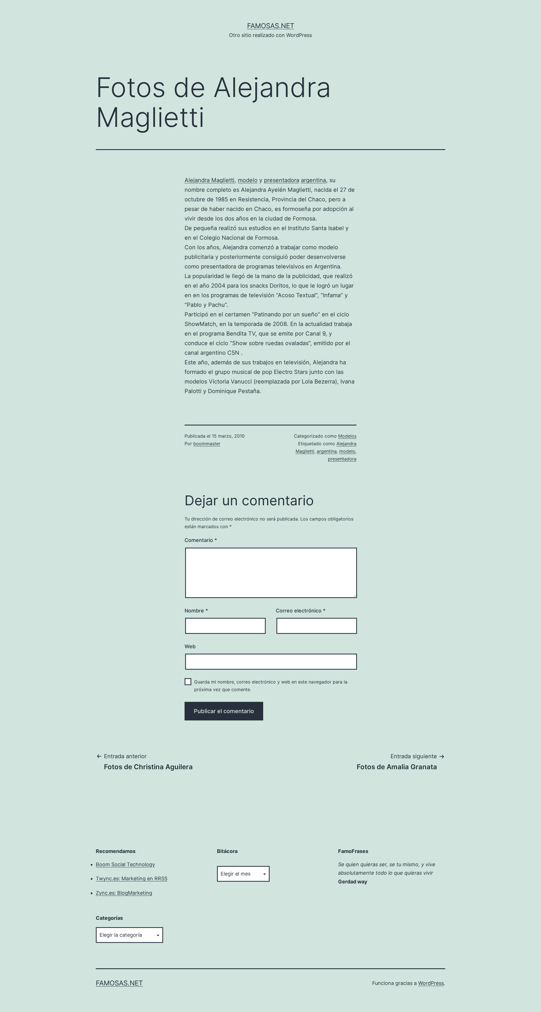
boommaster (206, 443)
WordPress (431, 983)
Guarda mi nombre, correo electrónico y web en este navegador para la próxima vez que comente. (270, 685)
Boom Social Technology (125, 864)
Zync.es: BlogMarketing (124, 893)
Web (190, 646)
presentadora (281, 180)
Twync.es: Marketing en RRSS (131, 878)
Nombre (196, 611)
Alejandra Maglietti (209, 180)
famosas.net (270, 26)
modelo (248, 180)
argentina (313, 180)
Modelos (347, 436)
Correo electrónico (300, 611)
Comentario (201, 540)
